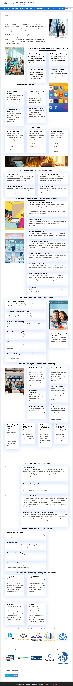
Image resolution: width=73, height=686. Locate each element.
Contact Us (61, 8)
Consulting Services (41, 8)
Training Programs (27, 8)
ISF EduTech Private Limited (26, 2)
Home (5, 8)
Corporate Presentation (11, 675)
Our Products (14, 8)
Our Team (53, 8)
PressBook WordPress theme (50, 684)
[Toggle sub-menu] (9, 9)
